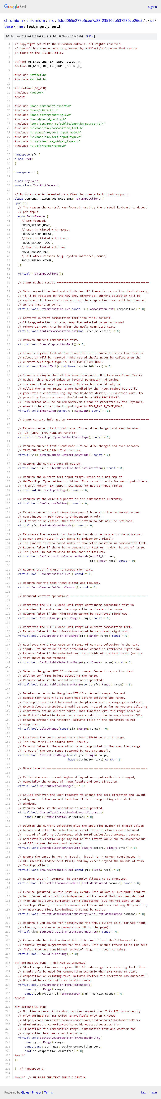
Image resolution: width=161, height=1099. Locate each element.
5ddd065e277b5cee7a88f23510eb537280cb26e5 (100, 20)
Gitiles (25, 1092)
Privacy (37, 1092)
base (8, 26)
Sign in (152, 7)
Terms (48, 1092)
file (90, 36)
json (153, 1092)
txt (143, 1092)
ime (19, 26)
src (51, 20)
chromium (13, 20)
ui (152, 20)
